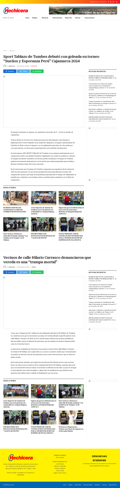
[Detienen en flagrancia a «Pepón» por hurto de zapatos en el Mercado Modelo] (71, 417)
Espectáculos (89, 18)
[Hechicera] (16, 10)
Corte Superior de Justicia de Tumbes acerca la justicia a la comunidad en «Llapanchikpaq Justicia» (42, 211)
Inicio (27, 18)
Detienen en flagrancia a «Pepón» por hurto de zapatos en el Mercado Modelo (71, 429)
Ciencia (77, 18)
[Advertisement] (60, 35)
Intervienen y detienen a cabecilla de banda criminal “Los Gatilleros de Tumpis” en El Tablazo (15, 237)
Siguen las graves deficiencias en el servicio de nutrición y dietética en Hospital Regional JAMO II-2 (71, 211)
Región (34, 18)
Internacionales (88, 484)
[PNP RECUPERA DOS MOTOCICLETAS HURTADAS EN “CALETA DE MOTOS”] (43, 224)
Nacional (45, 18)
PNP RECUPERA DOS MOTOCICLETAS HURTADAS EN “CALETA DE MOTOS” (43, 236)
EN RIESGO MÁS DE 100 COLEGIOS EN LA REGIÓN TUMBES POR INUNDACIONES (14, 210)
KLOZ (12, 484)
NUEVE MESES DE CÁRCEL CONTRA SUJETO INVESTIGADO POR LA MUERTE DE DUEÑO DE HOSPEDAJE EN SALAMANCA (71, 237)
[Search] (116, 2)
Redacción (12, 66)
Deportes (68, 18)
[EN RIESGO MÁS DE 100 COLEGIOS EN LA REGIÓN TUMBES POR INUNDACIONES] (15, 198)
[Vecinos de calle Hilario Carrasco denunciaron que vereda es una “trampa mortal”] (43, 302)
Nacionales (78, 484)
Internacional (57, 18)
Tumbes (33, 267)
